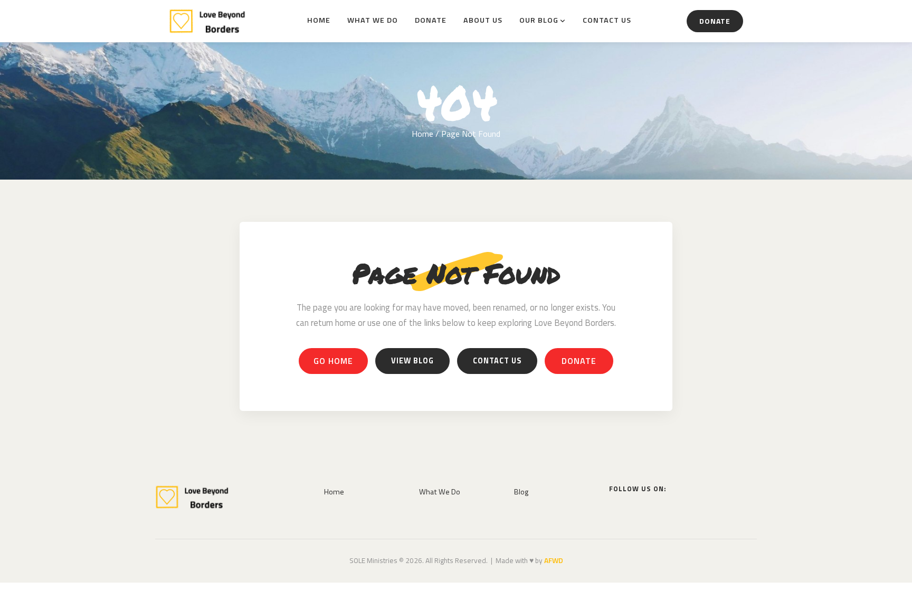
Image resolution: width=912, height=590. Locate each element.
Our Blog (538, 20)
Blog (521, 492)
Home (318, 20)
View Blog (412, 361)
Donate (430, 20)
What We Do (372, 20)
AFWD (553, 560)
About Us (482, 20)
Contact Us (607, 20)
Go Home (333, 360)
